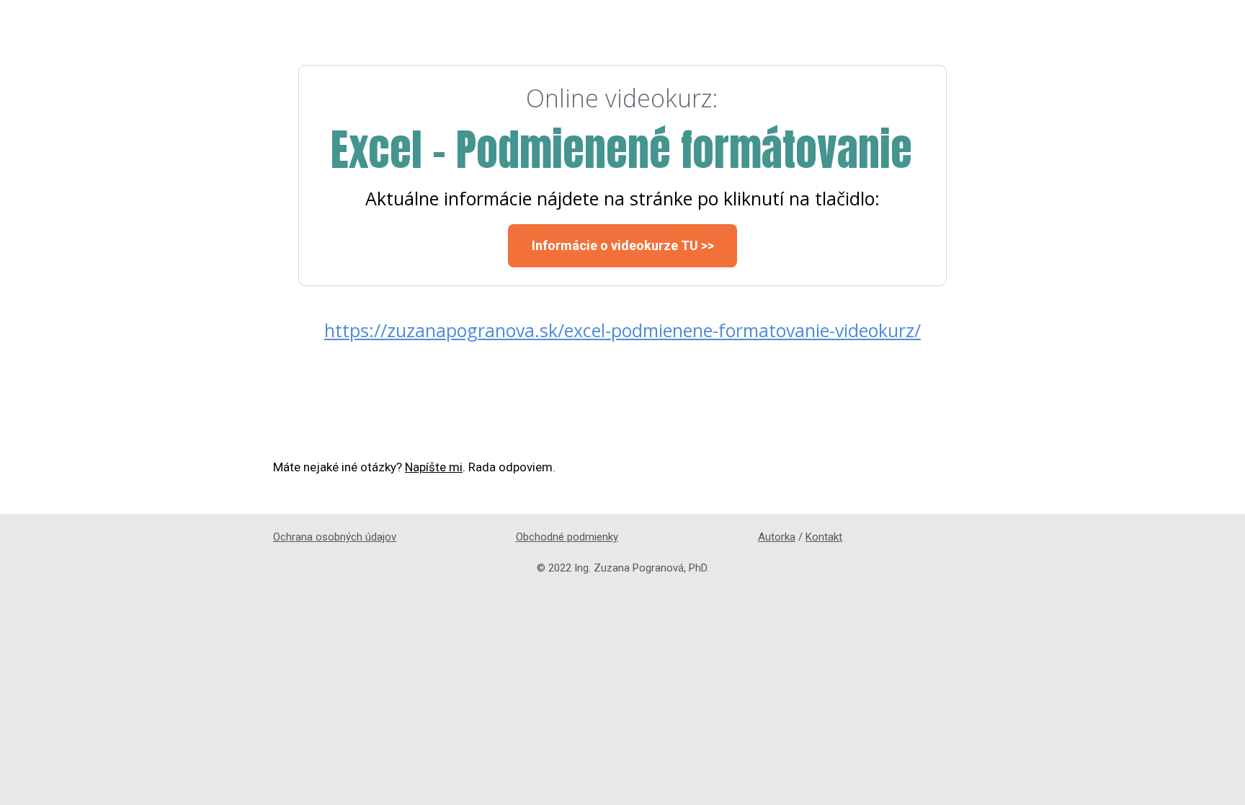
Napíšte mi (434, 467)
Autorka (776, 536)
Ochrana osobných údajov (334, 536)
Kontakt (824, 536)
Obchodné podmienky (567, 536)
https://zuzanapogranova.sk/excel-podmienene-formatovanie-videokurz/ (622, 330)
